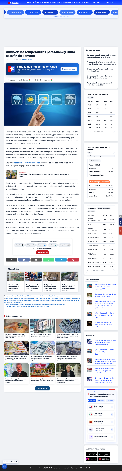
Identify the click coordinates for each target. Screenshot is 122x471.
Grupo (111, 400)
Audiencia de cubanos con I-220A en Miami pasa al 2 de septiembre (104, 371)
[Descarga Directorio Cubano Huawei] (104, 460)
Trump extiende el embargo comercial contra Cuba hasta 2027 (100, 84)
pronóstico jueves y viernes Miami (51, 300)
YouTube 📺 (52, 245)
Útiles (86, 2)
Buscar (113, 2)
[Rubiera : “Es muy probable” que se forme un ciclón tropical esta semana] (16, 370)
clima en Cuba (55, 298)
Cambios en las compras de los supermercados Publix (105, 295)
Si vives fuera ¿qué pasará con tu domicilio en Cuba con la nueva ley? (42, 379)
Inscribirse (93, 400)
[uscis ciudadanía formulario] (90, 370)
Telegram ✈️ (30, 245)
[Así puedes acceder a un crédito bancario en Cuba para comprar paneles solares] (68, 348)
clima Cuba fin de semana (42, 298)
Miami (29, 296)
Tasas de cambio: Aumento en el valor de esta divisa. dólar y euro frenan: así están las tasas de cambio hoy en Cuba (101, 63)
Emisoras (96, 2)
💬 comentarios (42, 252)
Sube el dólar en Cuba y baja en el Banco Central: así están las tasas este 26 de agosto (67, 336)
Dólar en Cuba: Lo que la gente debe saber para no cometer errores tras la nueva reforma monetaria (35, 304)
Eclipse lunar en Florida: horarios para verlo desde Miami (100, 70)
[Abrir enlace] (90, 286)
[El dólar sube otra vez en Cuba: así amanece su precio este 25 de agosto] (42, 348)
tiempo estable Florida (15, 302)
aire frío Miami (10, 298)
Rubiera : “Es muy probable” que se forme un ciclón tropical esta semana (15, 380)
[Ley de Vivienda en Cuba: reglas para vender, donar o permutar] (42, 326)
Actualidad (9, 296)
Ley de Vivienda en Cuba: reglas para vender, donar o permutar (41, 335)
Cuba (14, 296)
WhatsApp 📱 (19, 245)
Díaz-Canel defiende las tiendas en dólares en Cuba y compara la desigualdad (68, 380)
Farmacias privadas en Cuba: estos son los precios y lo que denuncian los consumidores (16, 358)
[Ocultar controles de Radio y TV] (120, 216)
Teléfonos (36, 2)
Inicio (29, 2)
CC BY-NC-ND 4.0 (86, 468)
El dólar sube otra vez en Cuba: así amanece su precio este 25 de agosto (41, 358)
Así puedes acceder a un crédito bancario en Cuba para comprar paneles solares (67, 358)
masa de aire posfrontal (16, 300)
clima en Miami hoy (65, 298)
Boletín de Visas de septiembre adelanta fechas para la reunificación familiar (105, 342)
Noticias (45, 2)
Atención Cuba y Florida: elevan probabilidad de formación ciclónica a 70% (105, 287)
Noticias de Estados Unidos (50, 296)
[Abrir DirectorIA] (4, 466)
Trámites (56, 2)
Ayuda (106, 2)
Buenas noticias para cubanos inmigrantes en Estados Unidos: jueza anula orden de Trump (105, 361)
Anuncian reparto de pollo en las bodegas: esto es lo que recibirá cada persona (15, 336)
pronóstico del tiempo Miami (32, 300)
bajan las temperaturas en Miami (24, 298)
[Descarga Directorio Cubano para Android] (104, 455)
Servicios (67, 2)
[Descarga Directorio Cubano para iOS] (92, 455)
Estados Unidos (21, 296)
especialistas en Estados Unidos (27, 163)
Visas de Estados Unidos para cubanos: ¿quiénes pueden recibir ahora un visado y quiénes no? (105, 305)
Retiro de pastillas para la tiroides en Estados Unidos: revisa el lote (99, 77)
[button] (120, 222)
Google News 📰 (65, 245)
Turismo (77, 2)
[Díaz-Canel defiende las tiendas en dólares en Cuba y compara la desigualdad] (68, 370)
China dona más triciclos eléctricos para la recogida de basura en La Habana (101, 56)
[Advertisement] (61, 33)
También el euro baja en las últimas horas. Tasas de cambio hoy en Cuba (27, 306)
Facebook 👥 (42, 245)
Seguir (102, 400)
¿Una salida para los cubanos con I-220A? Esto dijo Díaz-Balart (104, 315)
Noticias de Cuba (37, 296)
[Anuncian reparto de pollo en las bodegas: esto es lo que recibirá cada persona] (16, 326)
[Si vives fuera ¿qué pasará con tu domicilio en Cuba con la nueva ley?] (42, 370)
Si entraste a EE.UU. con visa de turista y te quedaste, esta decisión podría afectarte (105, 380)
